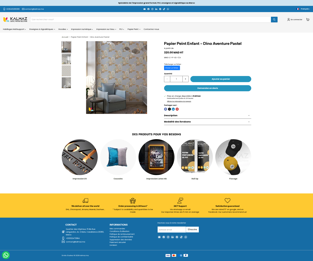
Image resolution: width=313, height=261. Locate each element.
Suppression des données (121, 239)
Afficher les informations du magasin (179, 101)
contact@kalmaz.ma (75, 241)
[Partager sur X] (169, 109)
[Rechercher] (274, 19)
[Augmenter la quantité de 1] (186, 79)
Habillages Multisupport (14, 29)
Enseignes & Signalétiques (41, 29)
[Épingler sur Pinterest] (177, 109)
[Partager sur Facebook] (165, 109)
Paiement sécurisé (118, 242)
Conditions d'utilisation (119, 231)
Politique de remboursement (122, 234)
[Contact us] (6, 255)
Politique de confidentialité (121, 237)
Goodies (62, 29)
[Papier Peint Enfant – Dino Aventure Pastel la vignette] (66, 47)
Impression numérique (81, 29)
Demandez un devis (207, 88)
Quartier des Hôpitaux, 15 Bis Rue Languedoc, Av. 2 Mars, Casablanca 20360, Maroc (85, 232)
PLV (121, 29)
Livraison (113, 245)
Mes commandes (117, 228)
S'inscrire (192, 229)
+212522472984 (73, 238)
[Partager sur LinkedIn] (173, 109)
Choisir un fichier (172, 68)
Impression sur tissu (105, 29)
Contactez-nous (151, 29)
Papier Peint (133, 29)
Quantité (168, 74)
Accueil (65, 37)
